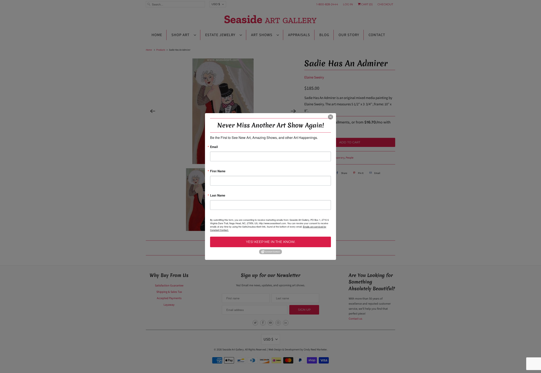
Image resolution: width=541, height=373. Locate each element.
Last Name (217, 195)
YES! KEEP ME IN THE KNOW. (270, 242)
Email (214, 147)
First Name (217, 171)
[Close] (330, 116)
